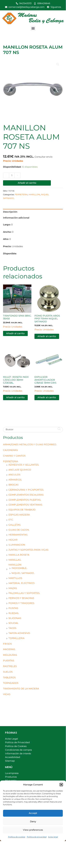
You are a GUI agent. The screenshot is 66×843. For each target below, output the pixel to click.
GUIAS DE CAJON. (18, 529)
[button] (61, 784)
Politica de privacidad (37, 837)
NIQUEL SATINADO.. (23, 573)
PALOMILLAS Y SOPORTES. (24, 593)
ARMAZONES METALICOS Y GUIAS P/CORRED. (30, 444)
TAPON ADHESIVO (19, 633)
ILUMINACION (16, 544)
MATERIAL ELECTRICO (21, 583)
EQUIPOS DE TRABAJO (22, 509)
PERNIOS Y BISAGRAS (21, 598)
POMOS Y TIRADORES (21, 603)
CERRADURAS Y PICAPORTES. (26, 489)
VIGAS (6, 694)
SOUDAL (13, 623)
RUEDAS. (13, 613)
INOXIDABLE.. (19, 568)
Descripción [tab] (10, 211)
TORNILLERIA (16, 638)
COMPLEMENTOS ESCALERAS (25, 494)
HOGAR (12, 539)
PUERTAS (8, 660)
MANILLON (14, 564)
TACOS (12, 628)
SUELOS (8, 671)
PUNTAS (13, 608)
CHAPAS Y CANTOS (14, 455)
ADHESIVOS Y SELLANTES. (23, 464)
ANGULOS (14, 474)
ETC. (10, 519)
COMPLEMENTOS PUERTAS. (24, 499)
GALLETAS (14, 524)
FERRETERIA (10, 461)
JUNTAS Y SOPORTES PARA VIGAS (28, 549)
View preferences (33, 829)
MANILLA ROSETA (18, 554)
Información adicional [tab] (16, 217)
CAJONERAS (10, 450)
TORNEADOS (10, 683)
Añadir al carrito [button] (15, 333)
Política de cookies (16, 837)
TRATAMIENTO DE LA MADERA (21, 688)
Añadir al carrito (27, 182)
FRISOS (7, 643)
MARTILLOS (15, 578)
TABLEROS (9, 677)
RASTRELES (10, 666)
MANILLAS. (14, 559)
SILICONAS (14, 618)
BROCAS (13, 484)
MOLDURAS (10, 655)
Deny (33, 821)
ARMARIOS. (15, 479)
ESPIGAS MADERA (19, 514)
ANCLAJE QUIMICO (19, 469)
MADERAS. (9, 649)
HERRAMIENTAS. (18, 534)
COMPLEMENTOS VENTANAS (25, 504)
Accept (33, 813)
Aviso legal (53, 837)
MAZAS (12, 588)
